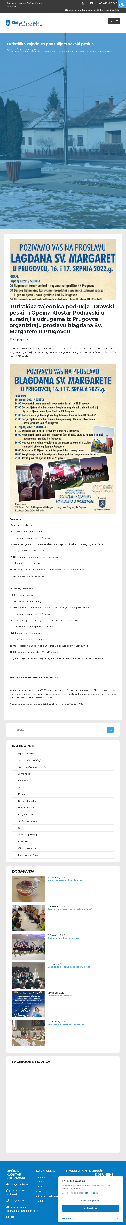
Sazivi (21, 828)
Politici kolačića (91, 1192)
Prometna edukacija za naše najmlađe (70, 909)
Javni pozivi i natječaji (29, 760)
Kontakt (40, 1201)
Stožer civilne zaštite (29, 821)
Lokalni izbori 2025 (28, 855)
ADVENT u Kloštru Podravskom (66, 1024)
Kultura (22, 794)
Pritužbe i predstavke (47, 1196)
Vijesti (22, 49)
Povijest (40, 1186)
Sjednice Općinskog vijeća (32, 767)
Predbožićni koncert (60, 995)
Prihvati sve (90, 1208)
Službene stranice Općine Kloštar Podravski (24, 5)
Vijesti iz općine (26, 753)
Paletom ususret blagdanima (65, 880)
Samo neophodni (90, 1200)
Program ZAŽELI (26, 814)
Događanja (34, 49)
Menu (113, 21)
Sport (21, 787)
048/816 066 (110, 3)
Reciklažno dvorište (28, 807)
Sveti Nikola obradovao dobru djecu (69, 967)
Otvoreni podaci (27, 848)
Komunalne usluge (28, 801)
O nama (40, 1181)
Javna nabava (25, 773)
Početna (10, 49)
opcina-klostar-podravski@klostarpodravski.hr (94, 10)
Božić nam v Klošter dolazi (63, 938)
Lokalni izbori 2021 (27, 841)
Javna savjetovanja (28, 834)
